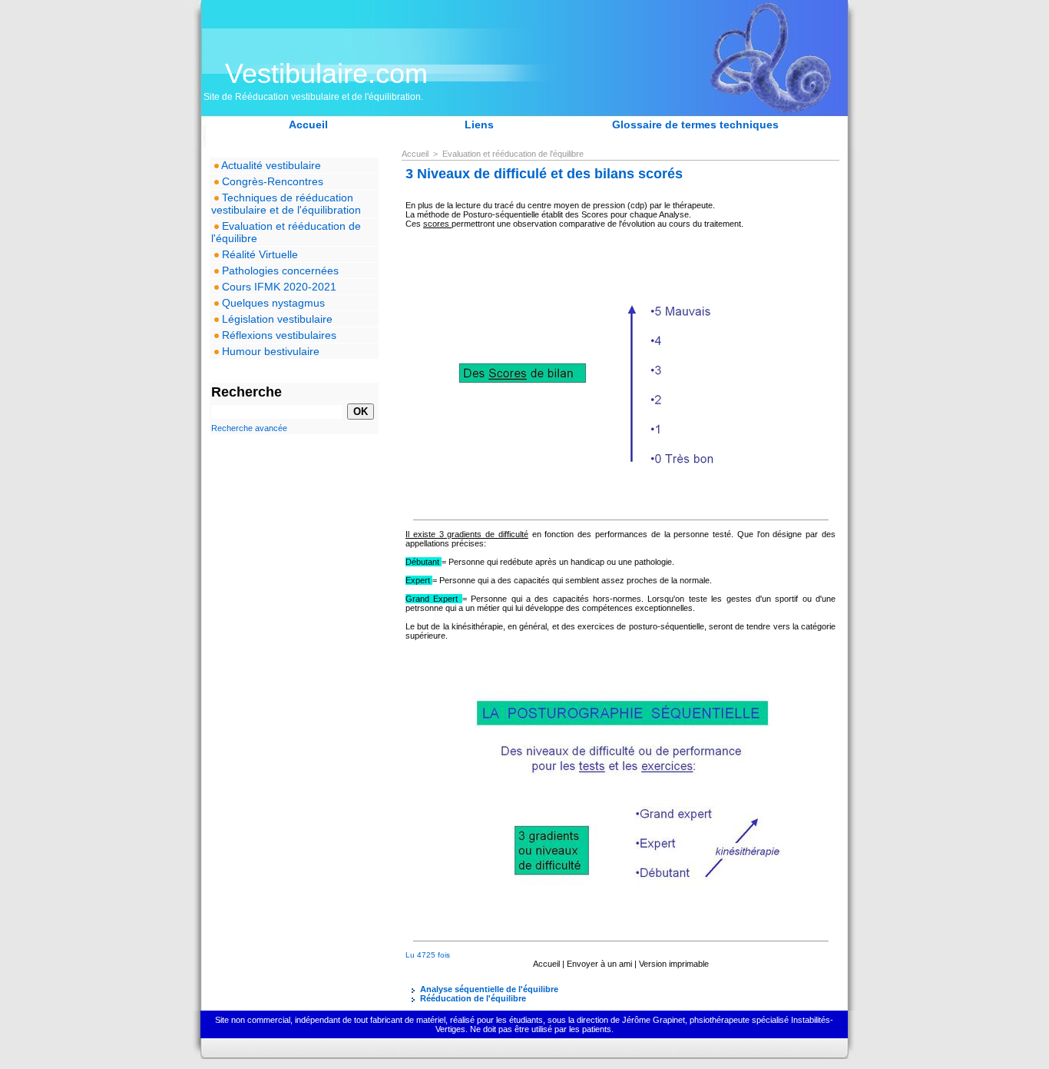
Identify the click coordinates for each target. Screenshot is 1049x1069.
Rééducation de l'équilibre (472, 998)
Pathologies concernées (279, 270)
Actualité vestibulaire (270, 165)
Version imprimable (674, 963)
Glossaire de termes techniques (695, 124)
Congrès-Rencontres (271, 181)
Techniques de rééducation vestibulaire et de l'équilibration (286, 203)
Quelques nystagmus (272, 303)
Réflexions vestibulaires (277, 335)
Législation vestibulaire (276, 319)
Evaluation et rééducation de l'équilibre (286, 232)
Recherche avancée (249, 428)
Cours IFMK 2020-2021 (277, 287)
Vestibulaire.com (326, 73)
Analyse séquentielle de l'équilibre (488, 989)
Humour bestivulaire (269, 351)
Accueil (308, 124)
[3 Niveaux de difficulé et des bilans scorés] (621, 248)
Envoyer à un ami (599, 963)
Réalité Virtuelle (258, 254)
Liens (479, 124)
